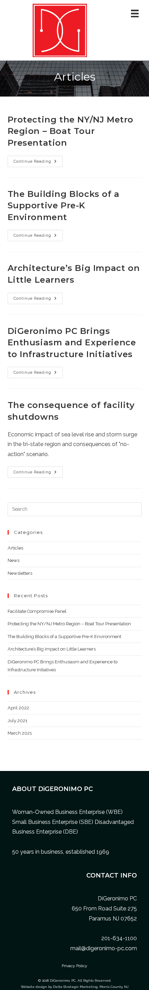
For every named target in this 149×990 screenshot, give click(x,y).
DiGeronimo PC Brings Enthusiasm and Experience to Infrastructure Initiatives (72, 342)
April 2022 (18, 707)
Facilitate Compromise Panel (37, 611)
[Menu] (134, 13)
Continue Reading (38, 163)
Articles (15, 548)
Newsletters (20, 573)
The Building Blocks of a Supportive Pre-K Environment (64, 205)
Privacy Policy (74, 965)
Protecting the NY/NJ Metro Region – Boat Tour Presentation (71, 131)
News (13, 560)
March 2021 (20, 733)
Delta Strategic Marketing (75, 987)
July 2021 (17, 720)
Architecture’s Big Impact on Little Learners (52, 649)
